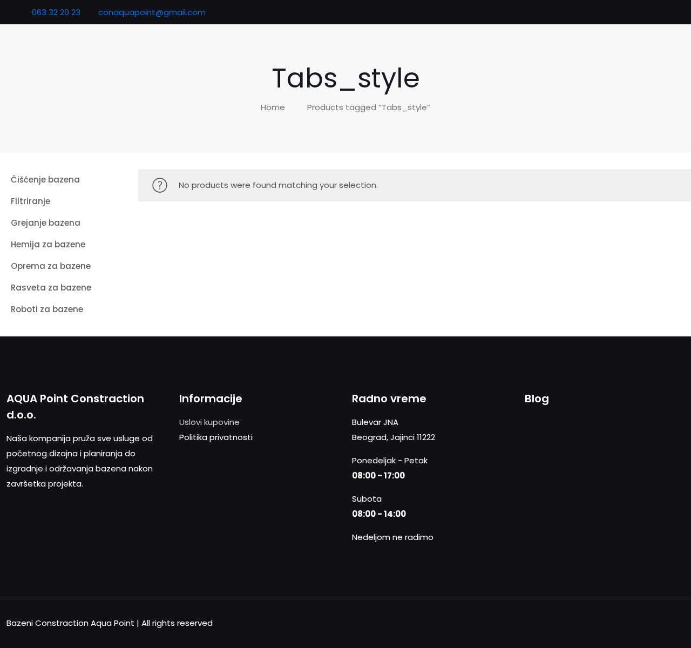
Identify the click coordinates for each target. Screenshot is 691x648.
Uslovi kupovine (209, 422)
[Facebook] (639, 12)
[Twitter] (653, 12)
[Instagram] (668, 12)
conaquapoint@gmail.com (152, 12)
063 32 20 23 (55, 12)
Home (273, 107)
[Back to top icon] (673, 622)
